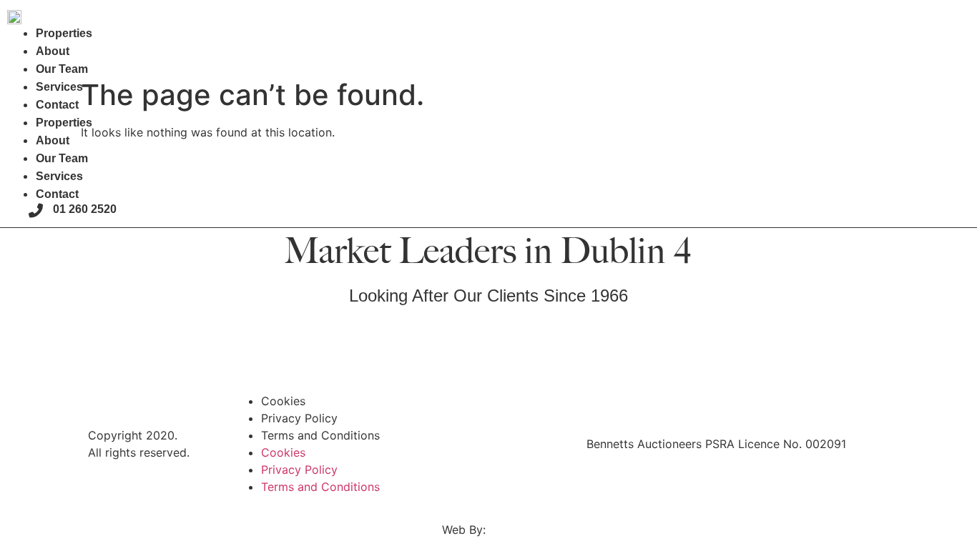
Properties (64, 33)
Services (59, 87)
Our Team (62, 69)
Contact (57, 105)
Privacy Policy (299, 418)
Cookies (283, 401)
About (52, 51)
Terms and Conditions (320, 435)
